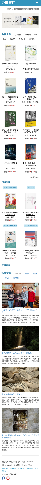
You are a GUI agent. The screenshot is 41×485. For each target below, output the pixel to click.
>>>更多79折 (34, 177)
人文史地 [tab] (18, 35)
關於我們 (5, 468)
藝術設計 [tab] (13, 39)
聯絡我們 (13, 468)
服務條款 (29, 468)
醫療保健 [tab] (32, 39)
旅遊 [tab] (4, 39)
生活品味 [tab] (6, 278)
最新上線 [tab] (18, 274)
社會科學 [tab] (22, 39)
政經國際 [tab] (16, 278)
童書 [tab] (35, 35)
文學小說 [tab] (28, 35)
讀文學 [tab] (35, 274)
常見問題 (21, 468)
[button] (4, 21)
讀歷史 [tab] (27, 274)
